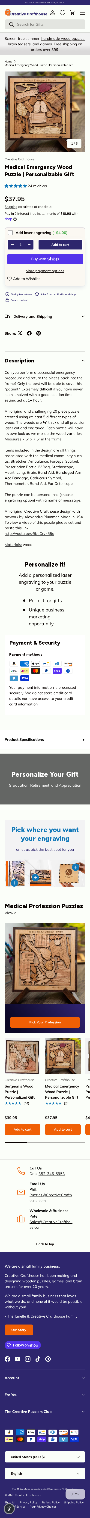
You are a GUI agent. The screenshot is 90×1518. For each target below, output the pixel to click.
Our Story (18, 1330)
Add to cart (60, 245)
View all (11, 912)
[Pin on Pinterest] (38, 333)
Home (8, 61)
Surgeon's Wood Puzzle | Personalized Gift (20, 1092)
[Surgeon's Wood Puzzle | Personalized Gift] (22, 1056)
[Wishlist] (62, 13)
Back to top (45, 1244)
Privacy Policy (28, 1502)
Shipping (11, 207)
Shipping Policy (74, 1502)
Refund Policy (51, 1502)
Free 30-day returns (21, 1489)
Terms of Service (15, 1506)
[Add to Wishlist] (34, 1043)
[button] (72, 13)
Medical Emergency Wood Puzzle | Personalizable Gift (39, 65)
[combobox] (45, 24)
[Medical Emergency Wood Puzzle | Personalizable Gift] (63, 1056)
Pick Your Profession (45, 1022)
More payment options (45, 270)
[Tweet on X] (20, 333)
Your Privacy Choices (43, 1506)
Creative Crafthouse (20, 159)
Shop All (10, 1502)
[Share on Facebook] (29, 333)
